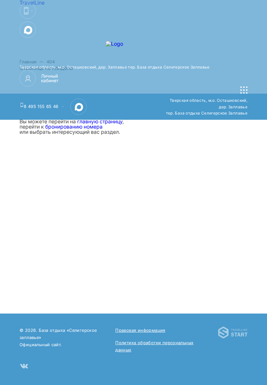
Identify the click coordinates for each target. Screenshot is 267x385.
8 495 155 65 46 (41, 106)
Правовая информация (140, 330)
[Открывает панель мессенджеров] (28, 11)
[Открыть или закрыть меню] (243, 90)
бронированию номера (74, 126)
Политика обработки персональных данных (154, 346)
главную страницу (99, 121)
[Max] (28, 30)
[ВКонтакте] (24, 367)
